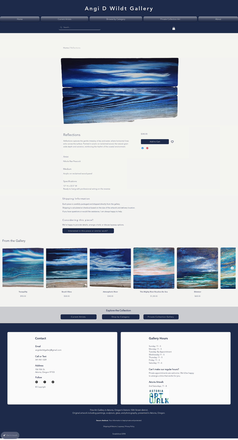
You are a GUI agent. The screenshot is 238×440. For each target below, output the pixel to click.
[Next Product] (232, 268)
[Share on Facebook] (142, 148)
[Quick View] (23, 268)
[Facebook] (45, 382)
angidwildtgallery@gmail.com (48, 350)
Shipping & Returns (110, 426)
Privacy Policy (129, 426)
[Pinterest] (53, 382)
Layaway (121, 426)
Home (66, 48)
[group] (119, 272)
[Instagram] (36, 382)
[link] (173, 28)
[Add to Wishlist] (172, 141)
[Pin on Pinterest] (147, 148)
